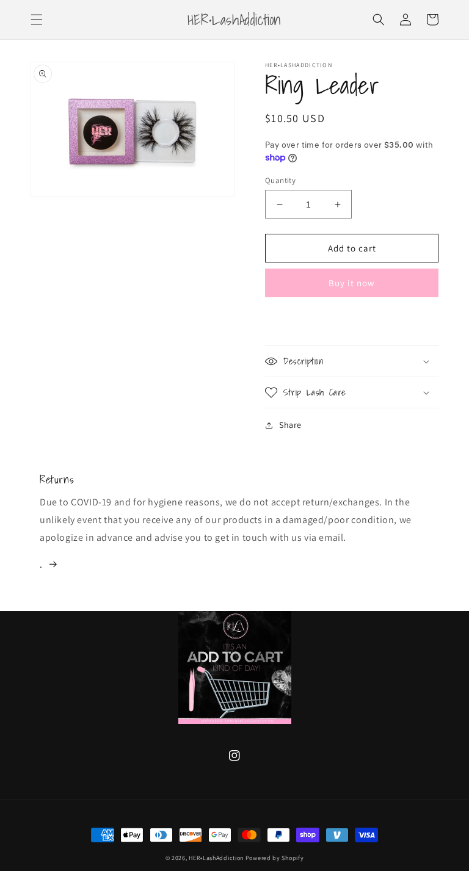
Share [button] (290, 424)
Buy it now (352, 283)
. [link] (41, 564)
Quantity (280, 180)
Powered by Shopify (274, 858)
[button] (36, 19)
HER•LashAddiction (217, 858)
